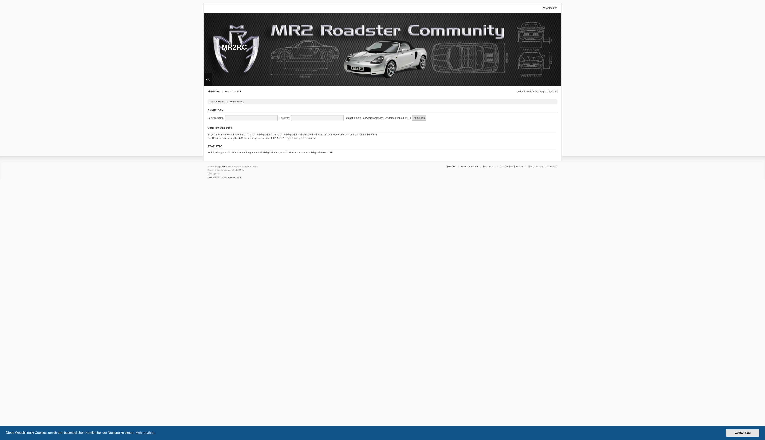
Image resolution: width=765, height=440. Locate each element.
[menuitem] (489, 166)
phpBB (222, 166)
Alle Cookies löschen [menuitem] (511, 166)
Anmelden (215, 110)
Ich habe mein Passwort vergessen (364, 118)
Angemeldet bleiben (396, 118)
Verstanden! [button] (743, 432)
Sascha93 (326, 152)
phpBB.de (239, 170)
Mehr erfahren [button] (145, 432)
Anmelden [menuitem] (551, 8)
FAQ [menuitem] (208, 79)
